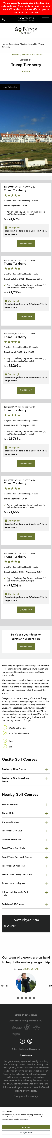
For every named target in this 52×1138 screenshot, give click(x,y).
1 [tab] (2, 164)
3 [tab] (10, 164)
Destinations (14, 44)
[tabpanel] (26, 127)
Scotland (25, 44)
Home (4, 44)
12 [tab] (46, 164)
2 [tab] (6, 164)
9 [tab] (34, 164)
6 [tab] (22, 164)
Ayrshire (34, 44)
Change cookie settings (26, 1096)
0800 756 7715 (26, 18)
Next (50, 986)
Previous (4, 986)
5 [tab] (18, 164)
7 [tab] (26, 164)
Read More (10, 926)
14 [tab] (26, 168)
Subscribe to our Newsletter (26, 1049)
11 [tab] (42, 164)
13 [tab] (50, 164)
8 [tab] (30, 164)
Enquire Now (26, 243)
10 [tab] (38, 164)
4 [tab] (14, 164)
